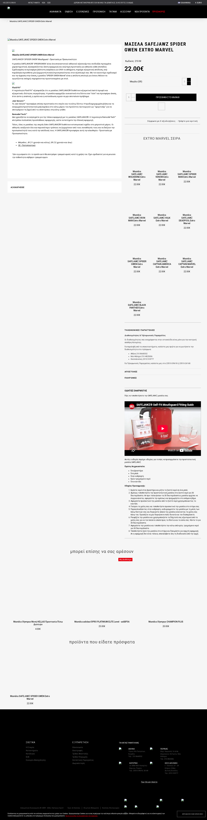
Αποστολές (131, 372)
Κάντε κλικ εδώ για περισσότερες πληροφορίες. (81, 816)
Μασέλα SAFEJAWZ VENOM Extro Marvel (162, 175)
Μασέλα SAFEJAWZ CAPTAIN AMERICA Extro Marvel (162, 262)
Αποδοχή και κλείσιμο (192, 814)
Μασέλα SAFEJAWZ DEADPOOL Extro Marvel (187, 219)
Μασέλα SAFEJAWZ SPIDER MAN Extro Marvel (187, 174)
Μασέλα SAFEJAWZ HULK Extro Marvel (162, 218)
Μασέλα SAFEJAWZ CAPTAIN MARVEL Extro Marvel (187, 262)
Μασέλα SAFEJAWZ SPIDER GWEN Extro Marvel (137, 262)
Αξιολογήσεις (17, 187)
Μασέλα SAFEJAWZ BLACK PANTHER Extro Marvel (137, 306)
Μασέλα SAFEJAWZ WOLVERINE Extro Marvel (136, 175)
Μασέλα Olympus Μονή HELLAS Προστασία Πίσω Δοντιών (38, 623)
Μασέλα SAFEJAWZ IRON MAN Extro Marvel (137, 218)
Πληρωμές (131, 378)
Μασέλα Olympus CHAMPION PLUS (166, 621)
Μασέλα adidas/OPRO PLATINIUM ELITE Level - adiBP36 (101, 621)
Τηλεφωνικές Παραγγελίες (140, 330)
